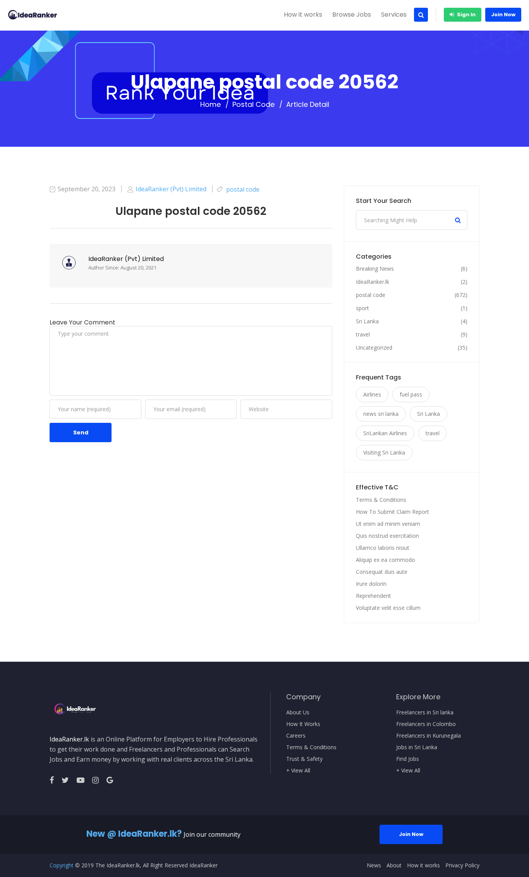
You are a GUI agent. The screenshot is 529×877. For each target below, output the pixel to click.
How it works (303, 14)
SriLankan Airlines (385, 433)
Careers (296, 736)
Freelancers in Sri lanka (424, 712)
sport (362, 308)
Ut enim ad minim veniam (388, 523)
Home (210, 104)
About (394, 865)
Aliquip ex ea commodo (385, 559)
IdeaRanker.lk (372, 282)
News (374, 865)
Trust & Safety (304, 759)
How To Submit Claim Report (392, 511)
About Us (297, 712)
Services (394, 14)
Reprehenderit (373, 595)
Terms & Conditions (381, 499)
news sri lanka (380, 413)
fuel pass (411, 394)
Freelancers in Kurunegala (428, 736)
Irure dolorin (371, 583)
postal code (253, 104)
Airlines (372, 394)
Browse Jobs (351, 14)
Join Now (503, 14)
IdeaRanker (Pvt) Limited (126, 258)
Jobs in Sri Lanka (416, 747)
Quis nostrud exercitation (387, 535)
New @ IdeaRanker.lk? (134, 834)
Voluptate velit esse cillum (388, 607)
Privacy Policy (462, 865)
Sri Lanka (367, 321)
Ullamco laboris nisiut (382, 547)
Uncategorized (374, 347)
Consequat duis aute (381, 571)
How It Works (303, 724)
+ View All (298, 770)
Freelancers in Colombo (426, 724)
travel (363, 334)
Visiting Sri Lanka (384, 452)
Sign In (466, 14)
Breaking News (375, 268)
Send (80, 432)
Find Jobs (407, 759)
